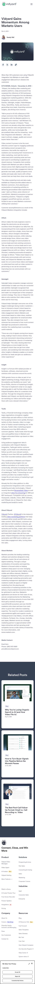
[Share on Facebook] (3, 64)
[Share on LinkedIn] (11, 64)
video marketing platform (16, 517)
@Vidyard (17, 514)
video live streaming (18, 493)
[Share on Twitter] (7, 64)
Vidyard (4, 514)
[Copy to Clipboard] (15, 64)
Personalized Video (21, 490)
